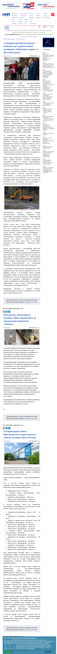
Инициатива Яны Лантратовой (47, 147)
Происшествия (16, 32)
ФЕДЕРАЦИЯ (14, 13)
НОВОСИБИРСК (47, 17)
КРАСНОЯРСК (14, 15)
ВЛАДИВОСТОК (39, 17)
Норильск (40, 34)
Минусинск (34, 34)
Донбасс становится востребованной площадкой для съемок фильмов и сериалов (48, 170)
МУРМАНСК (22, 17)
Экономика (9, 30)
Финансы (32, 30)
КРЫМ (31, 21)
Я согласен (8, 651)
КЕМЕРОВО (20, 23)
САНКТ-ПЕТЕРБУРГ (24, 13)
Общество (26, 30)
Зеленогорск (23, 36)
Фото (37, 30)
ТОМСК (19, 19)
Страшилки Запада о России (48, 134)
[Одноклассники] (49, 27)
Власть (21, 30)
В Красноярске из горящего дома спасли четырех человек (47, 110)
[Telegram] (52, 27)
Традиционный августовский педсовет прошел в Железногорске (48, 162)
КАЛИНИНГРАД (23, 15)
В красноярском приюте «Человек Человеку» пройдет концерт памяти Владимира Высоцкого (48, 74)
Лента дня (42, 32)
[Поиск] (39, 27)
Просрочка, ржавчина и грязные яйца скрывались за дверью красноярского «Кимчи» (48, 57)
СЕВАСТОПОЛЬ (33, 23)
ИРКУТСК (31, 13)
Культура (48, 30)
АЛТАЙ (25, 21)
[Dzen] (44, 27)
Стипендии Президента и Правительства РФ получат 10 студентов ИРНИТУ (48, 127)
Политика (15, 30)
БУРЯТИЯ (31, 15)
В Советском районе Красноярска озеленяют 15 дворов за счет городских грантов (48, 119)
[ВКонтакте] (47, 27)
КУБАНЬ (45, 13)
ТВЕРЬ (13, 19)
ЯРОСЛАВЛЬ (14, 23)
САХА (25, 23)
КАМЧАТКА (38, 15)
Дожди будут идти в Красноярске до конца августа (48, 104)
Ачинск (28, 34)
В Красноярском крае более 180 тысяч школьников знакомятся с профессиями (48, 154)
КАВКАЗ (45, 15)
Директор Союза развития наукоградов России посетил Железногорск (48, 141)
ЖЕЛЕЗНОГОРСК (15, 17)
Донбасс (36, 32)
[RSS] (42, 27)
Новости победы (32, 36)
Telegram (28, 302)
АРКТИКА (26, 19)
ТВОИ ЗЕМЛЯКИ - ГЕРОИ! (7, 27)
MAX (35, 302)
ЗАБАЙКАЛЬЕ (31, 17)
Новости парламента (27, 32)
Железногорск (48, 34)
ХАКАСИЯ (20, 21)
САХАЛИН (38, 13)
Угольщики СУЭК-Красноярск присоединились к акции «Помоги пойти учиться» (48, 97)
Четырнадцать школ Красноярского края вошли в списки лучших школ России (48, 65)
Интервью (42, 30)
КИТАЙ (31, 19)
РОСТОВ (13, 21)
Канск (23, 34)
